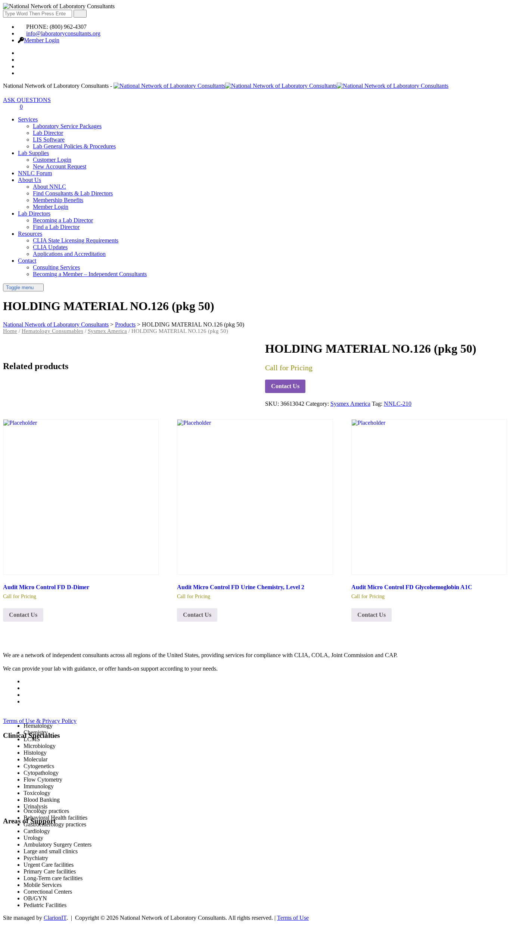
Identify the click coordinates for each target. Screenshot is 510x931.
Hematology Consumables (52, 331)
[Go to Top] (7, 924)
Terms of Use (293, 918)
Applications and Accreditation (69, 254)
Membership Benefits (58, 200)
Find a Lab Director (56, 227)
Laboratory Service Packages (67, 126)
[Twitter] (22, 59)
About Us (29, 180)
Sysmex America (107, 331)
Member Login (41, 40)
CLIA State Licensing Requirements (75, 240)
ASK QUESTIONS (27, 100)
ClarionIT (55, 918)
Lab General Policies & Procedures (74, 146)
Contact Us (285, 386)
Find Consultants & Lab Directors (73, 193)
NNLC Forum (35, 173)
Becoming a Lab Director (63, 220)
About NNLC (49, 186)
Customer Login (52, 160)
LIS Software (49, 139)
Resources (30, 234)
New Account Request (59, 166)
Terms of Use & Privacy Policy (40, 721)
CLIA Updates (50, 247)
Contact (27, 260)
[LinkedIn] (22, 66)
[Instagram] (22, 73)
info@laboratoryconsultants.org (63, 33)
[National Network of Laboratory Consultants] (280, 86)
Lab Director (48, 133)
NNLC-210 (397, 403)
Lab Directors (34, 213)
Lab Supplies (33, 153)
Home (10, 331)
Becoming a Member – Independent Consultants (90, 274)
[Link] (7, 106)
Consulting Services (56, 267)
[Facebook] (22, 53)
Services (28, 119)
